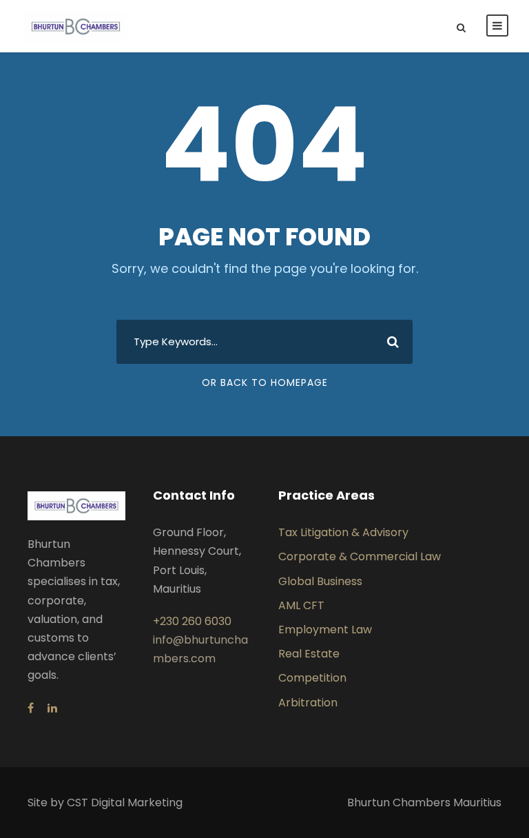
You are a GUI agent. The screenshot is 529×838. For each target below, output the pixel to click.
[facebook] (31, 708)
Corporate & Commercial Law (359, 556)
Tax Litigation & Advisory (343, 532)
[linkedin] (52, 708)
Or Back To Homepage (265, 382)
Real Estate (309, 654)
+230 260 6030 (192, 621)
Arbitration (308, 703)
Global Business (320, 581)
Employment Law (325, 629)
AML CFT (301, 605)
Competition (312, 678)
